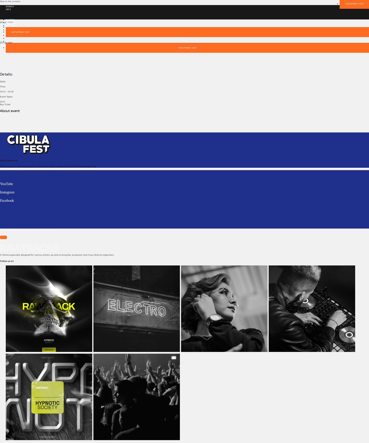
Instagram (7, 192)
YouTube (6, 184)
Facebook (7, 200)
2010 (2, 101)
